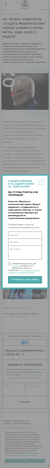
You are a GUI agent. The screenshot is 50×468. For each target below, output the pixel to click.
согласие (15, 266)
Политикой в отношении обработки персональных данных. (24, 271)
